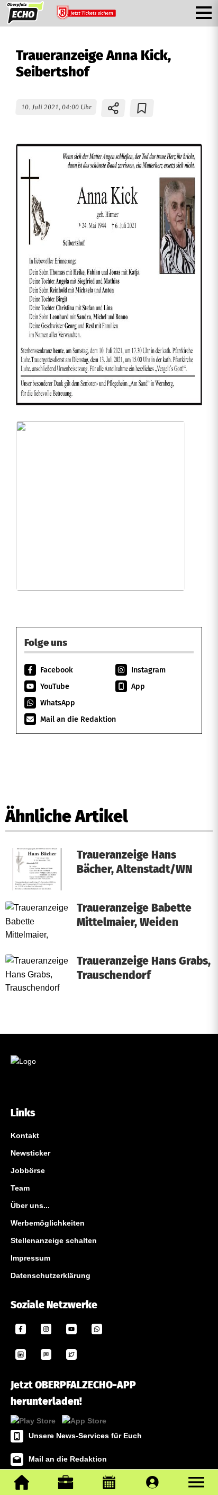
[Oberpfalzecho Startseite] (25, 21)
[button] (196, 1482)
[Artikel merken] (142, 108)
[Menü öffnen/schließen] (204, 12)
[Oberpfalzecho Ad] (87, 15)
